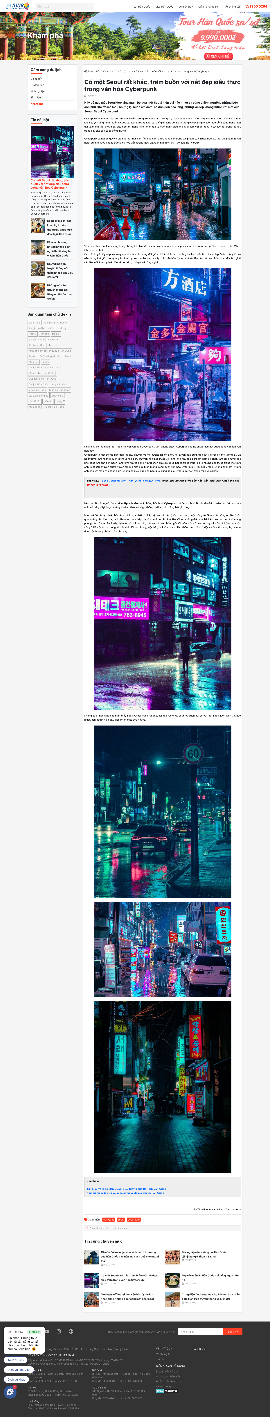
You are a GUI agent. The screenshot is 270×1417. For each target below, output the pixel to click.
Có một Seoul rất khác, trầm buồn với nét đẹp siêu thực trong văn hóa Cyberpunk (51, 183)
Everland (53, 339)
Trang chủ (93, 71)
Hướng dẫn (37, 84)
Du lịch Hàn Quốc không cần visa (47, 384)
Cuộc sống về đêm (50, 356)
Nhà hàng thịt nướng (56, 322)
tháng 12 (61, 401)
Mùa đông (34, 406)
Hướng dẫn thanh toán (169, 1381)
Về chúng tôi (232, 6)
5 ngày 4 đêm (36, 339)
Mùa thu (33, 361)
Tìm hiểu (36, 97)
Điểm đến (36, 78)
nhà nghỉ (63, 328)
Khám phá (37, 103)
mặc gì (56, 333)
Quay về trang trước (99, 1228)
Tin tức (160, 1359)
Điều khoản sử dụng (168, 1371)
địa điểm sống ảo (38, 395)
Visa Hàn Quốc (164, 6)
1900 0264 (258, 6)
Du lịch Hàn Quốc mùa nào (44, 367)
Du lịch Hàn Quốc (54, 406)
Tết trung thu (36, 345)
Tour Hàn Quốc (141, 6)
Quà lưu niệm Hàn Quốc (42, 378)
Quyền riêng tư (165, 1386)
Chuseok (53, 345)
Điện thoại (34, 322)
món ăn (48, 401)
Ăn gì (32, 328)
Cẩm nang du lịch (208, 6)
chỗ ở (51, 328)
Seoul (67, 356)
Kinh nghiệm (38, 91)
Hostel (32, 333)
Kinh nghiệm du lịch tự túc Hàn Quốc (50, 350)
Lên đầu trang (120, 1228)
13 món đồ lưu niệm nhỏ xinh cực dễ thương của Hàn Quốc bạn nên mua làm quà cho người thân (130, 1256)
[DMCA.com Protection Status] (167, 1390)
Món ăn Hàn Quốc (59, 389)
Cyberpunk (134, 1219)
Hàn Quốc (34, 401)
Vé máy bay (186, 6)
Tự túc (32, 356)
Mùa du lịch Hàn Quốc (41, 373)
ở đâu (41, 328)
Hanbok (44, 333)
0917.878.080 (71, 1349)
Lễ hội (45, 361)
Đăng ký (233, 1331)
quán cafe (57, 395)
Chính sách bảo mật (168, 1376)
